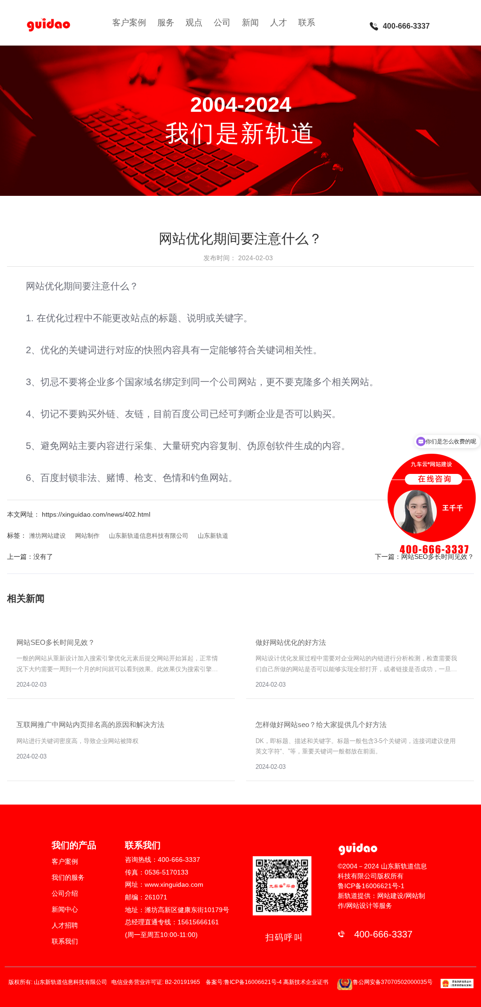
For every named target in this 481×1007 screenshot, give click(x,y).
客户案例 (129, 22)
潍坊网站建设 (47, 535)
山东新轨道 (213, 535)
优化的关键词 (68, 350)
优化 (55, 318)
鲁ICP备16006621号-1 (371, 886)
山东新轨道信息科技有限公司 (148, 535)
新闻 (250, 22)
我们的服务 (68, 877)
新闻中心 (65, 909)
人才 (278, 22)
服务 (165, 22)
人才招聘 (65, 925)
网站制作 (87, 535)
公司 (222, 22)
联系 (306, 22)
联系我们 (65, 941)
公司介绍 (65, 893)
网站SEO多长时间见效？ (437, 556)
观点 (194, 22)
